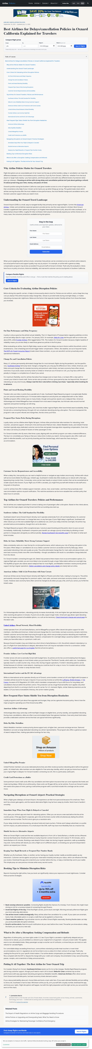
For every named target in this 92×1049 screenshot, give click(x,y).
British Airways (75, 680)
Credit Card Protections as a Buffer (17, 135)
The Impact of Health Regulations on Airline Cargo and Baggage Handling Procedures (34, 1013)
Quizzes (45, 3)
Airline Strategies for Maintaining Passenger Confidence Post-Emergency (30, 1021)
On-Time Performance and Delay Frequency (19, 76)
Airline (8, 3)
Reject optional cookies (63, 1044)
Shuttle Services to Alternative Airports (18, 146)
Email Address (34, 244)
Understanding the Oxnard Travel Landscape (20, 68)
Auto (82, 3)
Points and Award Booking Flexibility (18, 83)
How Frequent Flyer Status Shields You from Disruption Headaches (27, 120)
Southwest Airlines (13, 366)
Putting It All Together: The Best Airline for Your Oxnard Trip (25, 161)
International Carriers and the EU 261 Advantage (21, 116)
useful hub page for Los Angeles (23, 648)
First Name (33, 230)
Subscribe (65, 3)
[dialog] (45, 1043)
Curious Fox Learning (22, 1002)
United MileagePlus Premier (15, 131)
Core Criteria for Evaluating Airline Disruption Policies (23, 72)
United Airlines (9, 625)
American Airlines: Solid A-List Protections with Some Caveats (24, 105)
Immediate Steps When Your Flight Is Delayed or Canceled (23, 142)
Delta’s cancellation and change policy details (44, 566)
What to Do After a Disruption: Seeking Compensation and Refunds (27, 157)
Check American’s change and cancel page (70, 617)
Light (73, 3)
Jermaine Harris (16, 995)
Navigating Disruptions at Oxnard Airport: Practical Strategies (25, 139)
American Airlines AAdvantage (16, 124)
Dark (78, 3)
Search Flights (80, 46)
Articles (36, 3)
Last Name (33, 237)
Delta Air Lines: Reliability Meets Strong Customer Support (23, 102)
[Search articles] (88, 3)
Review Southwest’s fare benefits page (55, 533)
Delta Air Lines (59, 337)
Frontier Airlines (21, 340)
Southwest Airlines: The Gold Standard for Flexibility (22, 98)
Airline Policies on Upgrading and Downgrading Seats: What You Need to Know (32, 1017)
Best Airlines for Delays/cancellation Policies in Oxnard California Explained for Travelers (32, 61)
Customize (6, 1044)
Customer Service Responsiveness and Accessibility (21, 91)
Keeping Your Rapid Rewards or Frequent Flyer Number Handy (25, 150)
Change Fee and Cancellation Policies (18, 80)
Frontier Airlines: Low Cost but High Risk (18, 113)
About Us (54, 3)
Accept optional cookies (79, 1044)
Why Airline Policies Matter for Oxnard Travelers (21, 65)
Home (31, 3)
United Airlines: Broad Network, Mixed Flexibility (21, 109)
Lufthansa (65, 680)
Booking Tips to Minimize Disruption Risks (19, 154)
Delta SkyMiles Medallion (14, 128)
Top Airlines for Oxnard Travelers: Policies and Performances (25, 94)
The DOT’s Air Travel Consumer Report (17, 351)
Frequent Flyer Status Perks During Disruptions (20, 87)
